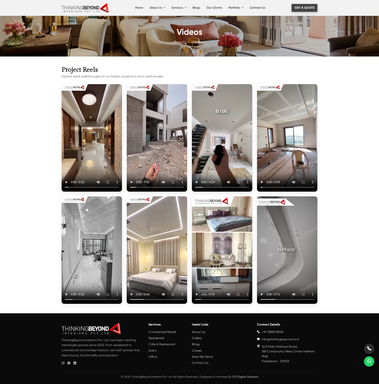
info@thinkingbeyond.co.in (280, 339)
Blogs (196, 7)
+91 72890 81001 (272, 332)
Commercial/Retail (162, 332)
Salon (152, 350)
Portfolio (235, 7)
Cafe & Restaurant (161, 344)
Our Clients (214, 7)
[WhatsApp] (369, 361)
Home (139, 7)
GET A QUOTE (304, 7)
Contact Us (257, 7)
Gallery (197, 338)
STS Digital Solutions (245, 377)
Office (152, 357)
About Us (156, 7)
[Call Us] (369, 349)
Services (178, 7)
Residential (156, 338)
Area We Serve (202, 357)
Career (197, 350)
